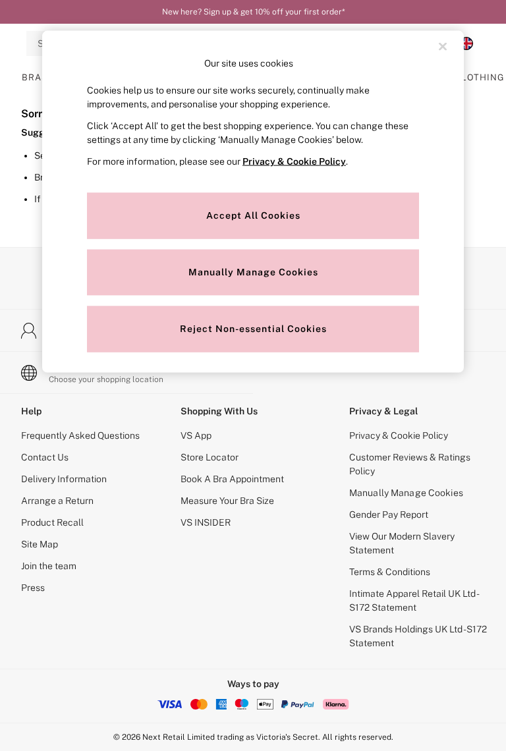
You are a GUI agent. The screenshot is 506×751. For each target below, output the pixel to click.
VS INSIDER (206, 522)
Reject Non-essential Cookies (253, 328)
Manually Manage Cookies (406, 492)
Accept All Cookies (253, 214)
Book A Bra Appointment (232, 479)
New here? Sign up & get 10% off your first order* (253, 11)
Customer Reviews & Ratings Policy (409, 464)
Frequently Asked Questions (80, 435)
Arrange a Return (57, 500)
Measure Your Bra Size (227, 500)
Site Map (39, 544)
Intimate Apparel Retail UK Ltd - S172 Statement (413, 600)
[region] (253, 202)
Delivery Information (64, 479)
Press (33, 587)
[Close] (442, 46)
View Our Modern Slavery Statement (402, 543)
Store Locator (210, 457)
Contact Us (45, 457)
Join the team (48, 566)
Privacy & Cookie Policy (398, 435)
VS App (196, 435)
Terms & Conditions (389, 572)
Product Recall (52, 522)
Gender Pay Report (388, 514)
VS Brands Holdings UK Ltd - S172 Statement (418, 636)
